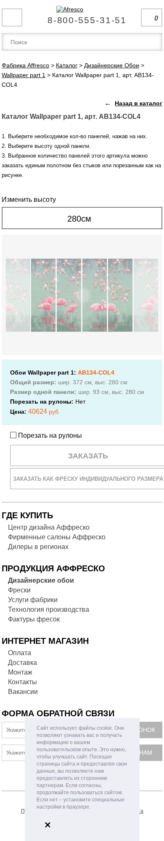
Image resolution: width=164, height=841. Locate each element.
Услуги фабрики (33, 599)
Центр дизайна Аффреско (49, 527)
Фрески (19, 590)
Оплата (19, 652)
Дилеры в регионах (38, 546)
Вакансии (23, 691)
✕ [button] (47, 825)
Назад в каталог (138, 103)
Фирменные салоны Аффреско (57, 537)
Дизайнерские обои (41, 580)
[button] (93, 807)
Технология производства (48, 609)
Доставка (22, 662)
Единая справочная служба (82, 17)
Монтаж (20, 672)
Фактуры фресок (34, 619)
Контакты (22, 682)
